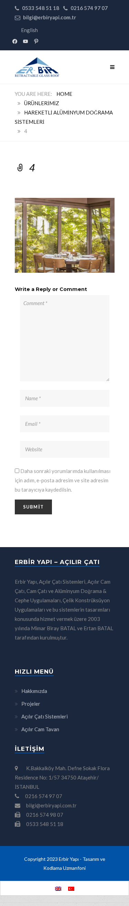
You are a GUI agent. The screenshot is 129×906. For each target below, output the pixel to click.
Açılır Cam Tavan (40, 729)
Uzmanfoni (74, 868)
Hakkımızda (34, 691)
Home (64, 94)
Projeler (30, 704)
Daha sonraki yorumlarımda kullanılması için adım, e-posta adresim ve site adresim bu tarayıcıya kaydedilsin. (62, 480)
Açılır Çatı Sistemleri (44, 716)
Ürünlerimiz (41, 103)
